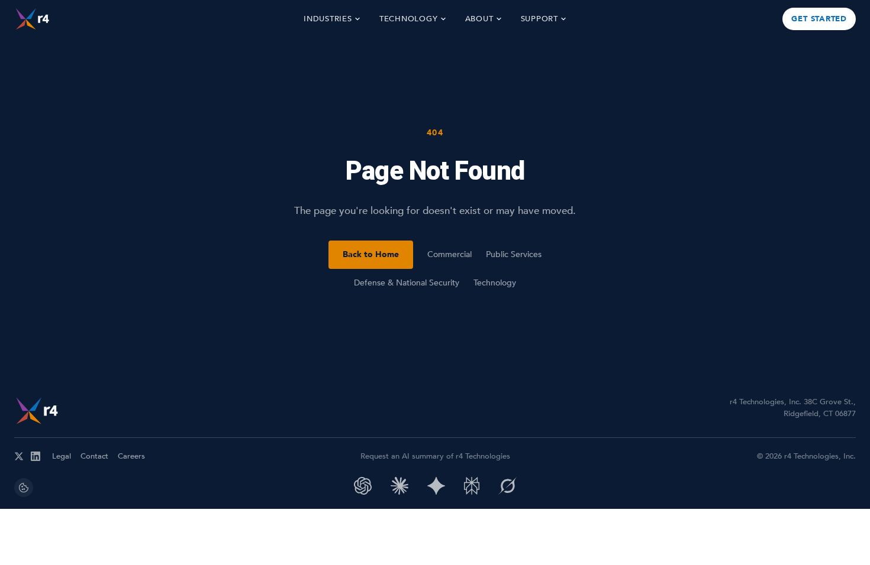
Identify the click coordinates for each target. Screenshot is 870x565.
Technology (408, 19)
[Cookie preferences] (23, 487)
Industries (328, 19)
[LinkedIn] (35, 456)
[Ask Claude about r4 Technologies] (399, 486)
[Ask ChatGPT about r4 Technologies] (363, 486)
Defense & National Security (406, 282)
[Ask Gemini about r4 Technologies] (436, 486)
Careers (131, 456)
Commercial (449, 254)
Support (539, 19)
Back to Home (371, 254)
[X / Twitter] (19, 456)
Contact (94, 456)
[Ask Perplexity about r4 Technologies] (471, 486)
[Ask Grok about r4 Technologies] (507, 486)
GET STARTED (819, 19)
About (479, 19)
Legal (61, 456)
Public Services (514, 254)
